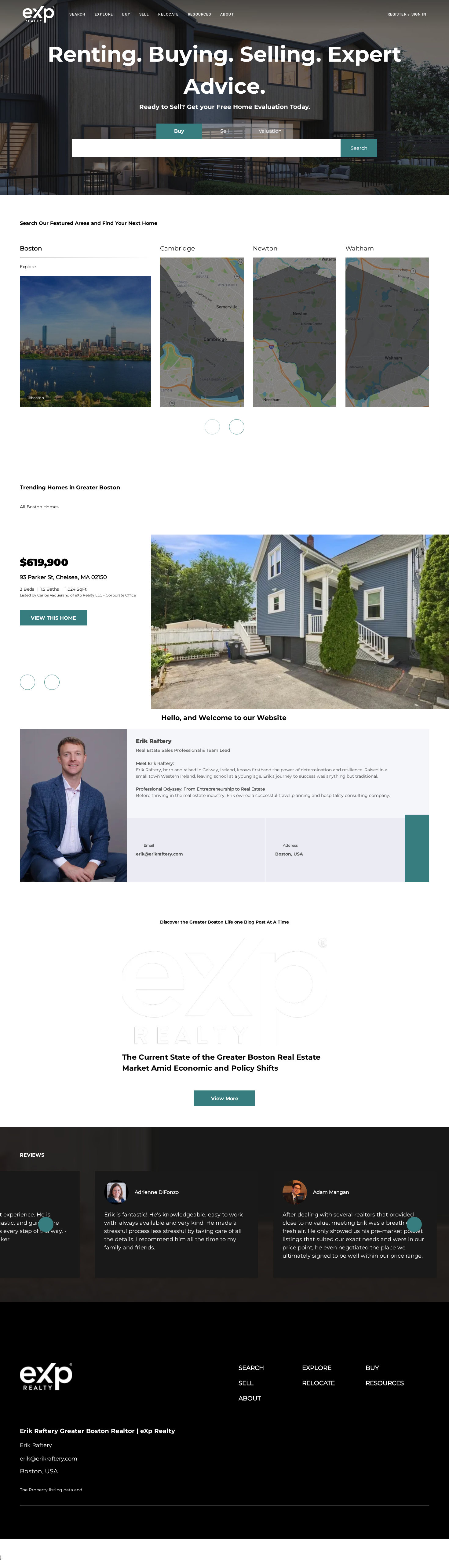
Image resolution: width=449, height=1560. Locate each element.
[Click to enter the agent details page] (73, 805)
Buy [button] (126, 14)
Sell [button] (144, 14)
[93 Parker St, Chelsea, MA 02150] (300, 707)
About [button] (227, 14)
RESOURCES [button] (199, 14)
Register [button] (397, 14)
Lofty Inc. (51, 1521)
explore (28, 266)
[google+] (417, 872)
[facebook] (417, 824)
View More (224, 1098)
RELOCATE (168, 14)
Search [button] (77, 14)
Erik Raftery (154, 741)
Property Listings (369, 1521)
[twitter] (417, 848)
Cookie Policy (299, 1521)
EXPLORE (104, 14)
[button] (38, 14)
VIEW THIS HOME (53, 618)
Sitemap (395, 1521)
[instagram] (417, 860)
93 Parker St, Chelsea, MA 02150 (63, 577)
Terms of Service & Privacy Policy (254, 1521)
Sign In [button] (419, 14)
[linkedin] (417, 836)
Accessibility (418, 1521)
